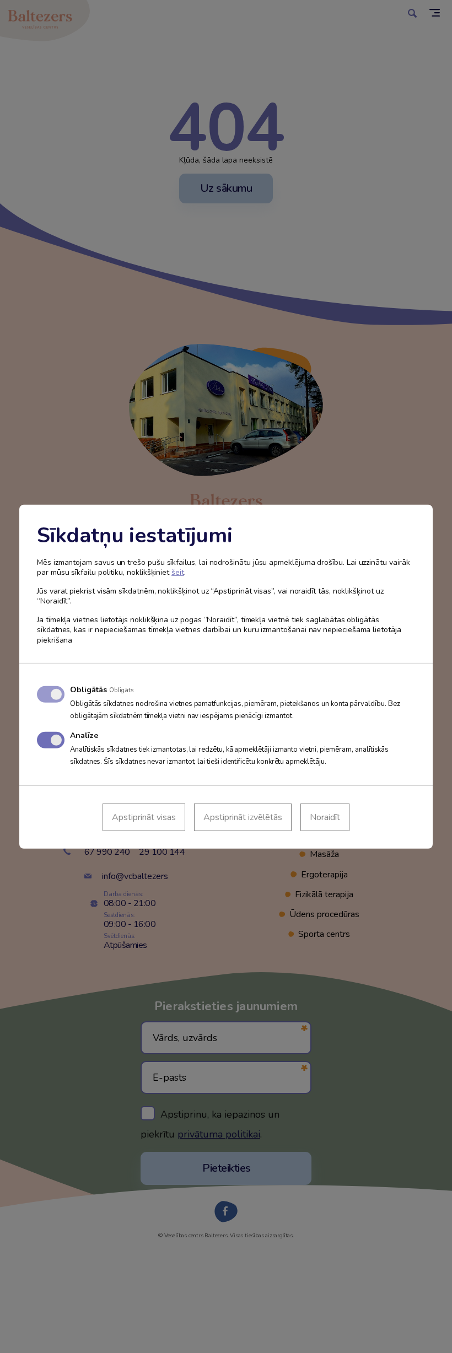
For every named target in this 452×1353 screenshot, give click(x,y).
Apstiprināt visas (144, 817)
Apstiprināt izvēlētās (242, 817)
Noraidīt (325, 817)
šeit (177, 572)
